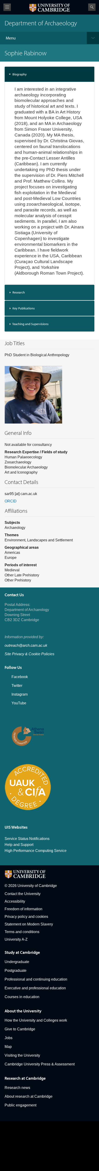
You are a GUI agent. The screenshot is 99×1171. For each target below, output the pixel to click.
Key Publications (23, 308)
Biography (19, 74)
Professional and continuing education (36, 979)
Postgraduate (15, 970)
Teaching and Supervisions (30, 324)
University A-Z (16, 939)
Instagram (20, 694)
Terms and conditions (22, 932)
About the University (23, 1011)
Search (92, 7)
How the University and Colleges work (36, 1020)
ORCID (11, 501)
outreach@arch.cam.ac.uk (26, 645)
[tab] (49, 74)
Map (8, 1047)
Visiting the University (22, 1055)
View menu (7, 7)
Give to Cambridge (20, 1029)
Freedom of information (23, 909)
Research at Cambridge (25, 1078)
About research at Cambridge (28, 1096)
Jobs (8, 1038)
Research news (17, 1088)
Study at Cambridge (22, 952)
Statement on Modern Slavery (29, 924)
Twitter (17, 686)
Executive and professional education (35, 988)
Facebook (20, 677)
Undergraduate (17, 962)
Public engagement (20, 1105)
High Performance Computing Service (36, 851)
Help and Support (19, 845)
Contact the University (23, 894)
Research (18, 292)
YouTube (19, 703)
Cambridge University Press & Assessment (40, 1064)
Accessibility (15, 901)
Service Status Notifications (27, 839)
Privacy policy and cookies (26, 917)
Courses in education (22, 997)
